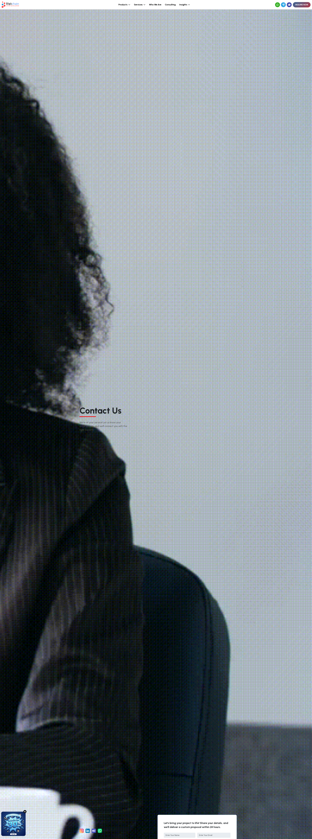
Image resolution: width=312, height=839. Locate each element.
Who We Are (155, 4)
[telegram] (283, 4)
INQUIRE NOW (301, 5)
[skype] (289, 4)
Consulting (170, 4)
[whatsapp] (277, 4)
